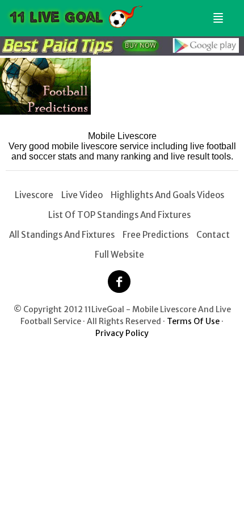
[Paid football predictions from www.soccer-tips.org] (45, 111)
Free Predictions (155, 234)
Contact (213, 234)
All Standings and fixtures (62, 234)
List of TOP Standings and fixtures (119, 214)
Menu (216, 13)
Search (231, 13)
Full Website (119, 254)
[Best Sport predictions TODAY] (122, 52)
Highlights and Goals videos (167, 195)
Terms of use (193, 321)
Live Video (82, 195)
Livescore (34, 195)
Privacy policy (122, 333)
